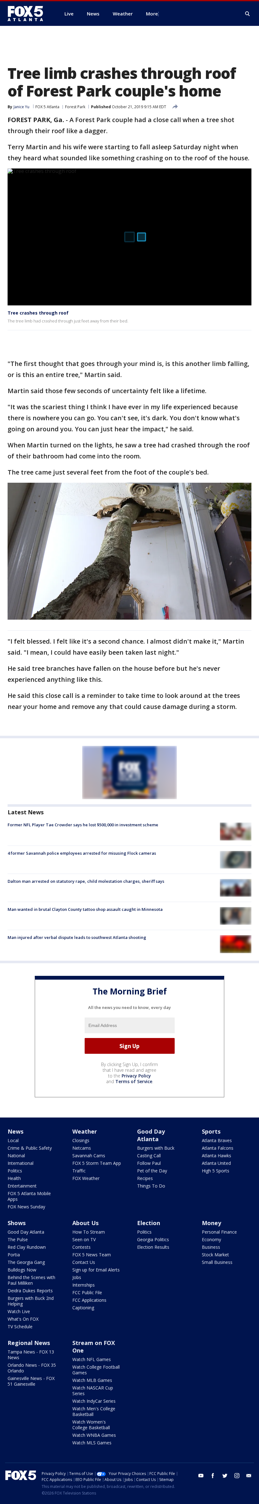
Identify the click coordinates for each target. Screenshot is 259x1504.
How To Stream (88, 1232)
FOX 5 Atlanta (47, 106)
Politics (15, 1171)
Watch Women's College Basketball (91, 1424)
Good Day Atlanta (151, 1135)
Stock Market (215, 1255)
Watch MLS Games (91, 1443)
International (20, 1163)
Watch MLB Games (92, 1380)
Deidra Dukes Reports (30, 1291)
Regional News (29, 1343)
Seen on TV (84, 1239)
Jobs (76, 1277)
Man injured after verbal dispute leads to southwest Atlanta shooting (77, 937)
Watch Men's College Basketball (93, 1411)
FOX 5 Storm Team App (96, 1163)
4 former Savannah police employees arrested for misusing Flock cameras (82, 853)
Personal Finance (219, 1232)
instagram (237, 1476)
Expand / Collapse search (247, 14)
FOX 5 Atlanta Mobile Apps (29, 1196)
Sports (211, 1131)
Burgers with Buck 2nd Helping (31, 1301)
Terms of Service (133, 1081)
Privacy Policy (136, 1076)
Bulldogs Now (22, 1270)
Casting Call (149, 1156)
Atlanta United (216, 1163)
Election (148, 1223)
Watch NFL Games (91, 1359)
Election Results (153, 1247)
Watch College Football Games (96, 1370)
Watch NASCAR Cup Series (92, 1390)
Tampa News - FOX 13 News (31, 1354)
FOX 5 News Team (91, 1255)
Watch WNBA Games (94, 1435)
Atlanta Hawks (216, 1156)
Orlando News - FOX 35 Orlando (32, 1368)
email (249, 1476)
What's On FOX (23, 1319)
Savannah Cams (88, 1156)
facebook (213, 1476)
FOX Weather (85, 1178)
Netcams (81, 1148)
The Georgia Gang (26, 1262)
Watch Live (19, 1311)
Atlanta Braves (217, 1140)
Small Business (217, 1262)
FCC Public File (87, 1292)
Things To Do (151, 1186)
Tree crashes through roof (38, 313)
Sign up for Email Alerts (96, 1270)
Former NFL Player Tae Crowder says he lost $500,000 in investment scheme (83, 825)
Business (211, 1247)
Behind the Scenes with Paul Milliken (31, 1280)
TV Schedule (20, 1327)
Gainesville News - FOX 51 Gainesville (31, 1381)
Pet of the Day (152, 1171)
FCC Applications (89, 1300)
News (15, 1131)
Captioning (83, 1308)
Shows (17, 1223)
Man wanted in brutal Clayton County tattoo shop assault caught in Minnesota (85, 909)
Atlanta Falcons (217, 1148)
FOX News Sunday (26, 1207)
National (16, 1156)
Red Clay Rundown (27, 1247)
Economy (211, 1239)
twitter (225, 1476)
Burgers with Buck (155, 1148)
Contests (81, 1247)
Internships (83, 1285)
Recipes (145, 1178)
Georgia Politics (153, 1239)
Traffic (79, 1171)
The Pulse (18, 1239)
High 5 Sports (215, 1171)
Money (211, 1223)
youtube (201, 1476)
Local (13, 1140)
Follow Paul (149, 1163)
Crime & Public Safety (30, 1148)
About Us (85, 1223)
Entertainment (22, 1186)
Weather (84, 1131)
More (152, 13)
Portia (14, 1255)
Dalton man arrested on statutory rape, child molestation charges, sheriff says (86, 881)
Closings (80, 1140)
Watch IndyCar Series (94, 1401)
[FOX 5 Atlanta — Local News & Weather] (28, 13)
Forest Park (75, 106)
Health (14, 1178)
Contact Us (83, 1262)
